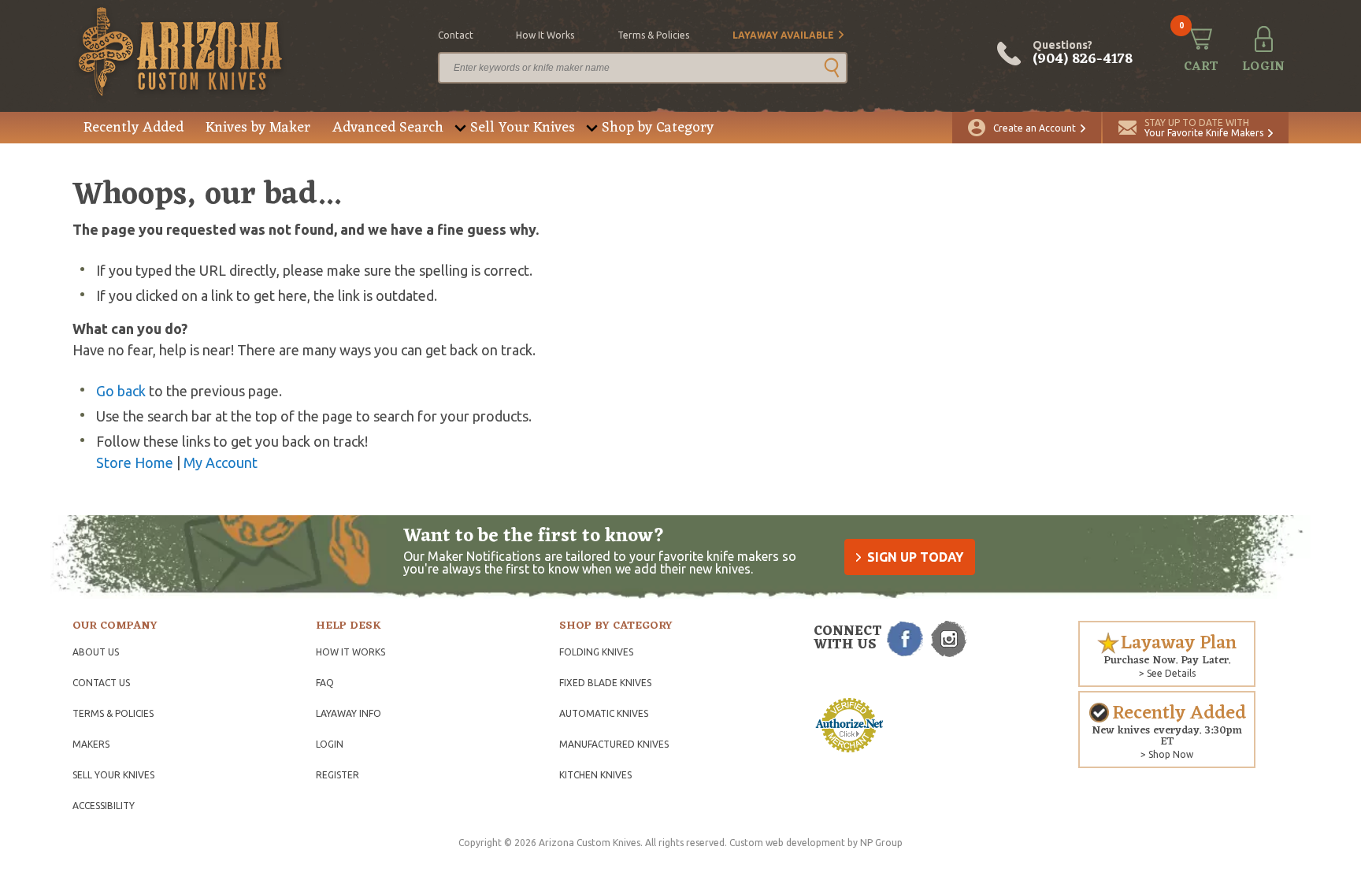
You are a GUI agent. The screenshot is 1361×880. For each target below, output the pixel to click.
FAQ (325, 683)
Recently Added (133, 127)
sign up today (915, 557)
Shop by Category (658, 127)
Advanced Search (387, 127)
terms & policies (653, 35)
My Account (221, 462)
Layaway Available (783, 35)
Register (337, 775)
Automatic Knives (603, 713)
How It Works (350, 652)
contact (455, 35)
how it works (545, 35)
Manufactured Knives (614, 744)
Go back (121, 391)
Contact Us (101, 683)
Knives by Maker (258, 127)
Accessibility (103, 805)
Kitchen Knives (595, 775)
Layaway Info (348, 713)
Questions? (1083, 54)
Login (329, 744)
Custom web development (787, 842)
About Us (95, 652)
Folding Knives (596, 652)
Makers (90, 744)
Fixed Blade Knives (605, 683)
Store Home (134, 462)
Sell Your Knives (522, 127)
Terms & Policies (113, 713)
